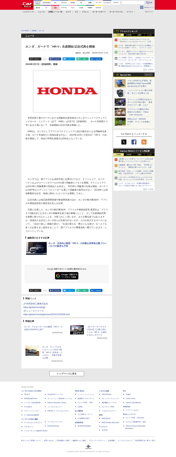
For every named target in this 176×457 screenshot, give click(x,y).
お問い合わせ (49, 440)
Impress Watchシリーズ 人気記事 (135, 151)
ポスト (37, 59)
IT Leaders (28, 407)
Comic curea (130, 398)
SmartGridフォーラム (55, 394)
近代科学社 (79, 422)
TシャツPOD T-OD (85, 403)
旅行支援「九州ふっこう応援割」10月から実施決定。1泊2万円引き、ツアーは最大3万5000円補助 (135, 173)
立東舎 (80, 407)
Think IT (27, 394)
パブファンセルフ (132, 410)
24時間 (128, 35)
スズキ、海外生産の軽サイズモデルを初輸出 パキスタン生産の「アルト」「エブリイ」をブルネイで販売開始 (135, 47)
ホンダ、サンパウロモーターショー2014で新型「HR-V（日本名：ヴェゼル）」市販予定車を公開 (52, 352)
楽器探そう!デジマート (86, 398)
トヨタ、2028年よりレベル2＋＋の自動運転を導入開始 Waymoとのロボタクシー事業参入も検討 (135, 66)
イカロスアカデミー (109, 411)
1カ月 (149, 35)
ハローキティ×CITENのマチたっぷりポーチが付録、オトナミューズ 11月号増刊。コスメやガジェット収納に (136, 179)
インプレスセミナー (54, 407)
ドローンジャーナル (31, 411)
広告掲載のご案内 (63, 440)
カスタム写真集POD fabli (136, 422)
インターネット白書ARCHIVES (35, 431)
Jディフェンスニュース (110, 398)
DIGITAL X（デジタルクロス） (58, 411)
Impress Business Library (56, 403)
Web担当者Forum (30, 398)
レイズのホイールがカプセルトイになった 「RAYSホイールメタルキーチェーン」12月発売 (135, 41)
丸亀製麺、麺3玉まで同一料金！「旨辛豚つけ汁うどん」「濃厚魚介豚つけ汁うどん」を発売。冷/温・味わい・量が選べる (135, 167)
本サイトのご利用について (31, 440)
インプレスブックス (54, 422)
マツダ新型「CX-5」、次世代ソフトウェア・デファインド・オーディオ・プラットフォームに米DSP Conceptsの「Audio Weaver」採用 (136, 60)
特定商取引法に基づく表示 (145, 440)
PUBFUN (126, 407)
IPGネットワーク (129, 414)
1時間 (118, 35)
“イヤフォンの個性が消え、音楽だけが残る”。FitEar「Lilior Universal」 (139, 112)
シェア (57, 59)
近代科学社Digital (84, 426)
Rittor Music (79, 391)
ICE (124, 391)
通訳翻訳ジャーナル (109, 403)
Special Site (125, 75)
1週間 (139, 35)
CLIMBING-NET (84, 418)
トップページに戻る (67, 373)
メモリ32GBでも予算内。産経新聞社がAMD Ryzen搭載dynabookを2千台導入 (139, 83)
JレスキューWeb (108, 407)
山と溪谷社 (79, 411)
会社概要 (111, 440)
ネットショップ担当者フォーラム (59, 398)
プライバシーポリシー (97, 440)
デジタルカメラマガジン (33, 422)
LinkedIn (98, 59)
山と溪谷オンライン (85, 414)
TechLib (105, 430)
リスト (45, 59)
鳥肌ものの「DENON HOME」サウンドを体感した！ (138, 122)
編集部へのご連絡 (79, 440)
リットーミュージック (86, 394)
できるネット (29, 427)
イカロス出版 (104, 391)
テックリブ (103, 427)
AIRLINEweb (106, 394)
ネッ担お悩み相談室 (31, 415)
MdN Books (106, 418)
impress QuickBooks (133, 403)
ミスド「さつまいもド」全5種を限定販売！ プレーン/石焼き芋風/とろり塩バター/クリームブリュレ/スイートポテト (135, 185)
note (84, 59)
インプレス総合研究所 (32, 403)
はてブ (70, 59)
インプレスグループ (125, 440)
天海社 (128, 394)
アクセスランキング (128, 31)
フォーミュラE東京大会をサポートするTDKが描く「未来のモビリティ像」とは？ (139, 102)
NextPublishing (53, 426)
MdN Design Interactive (110, 422)
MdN (101, 415)
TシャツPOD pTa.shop (135, 418)
